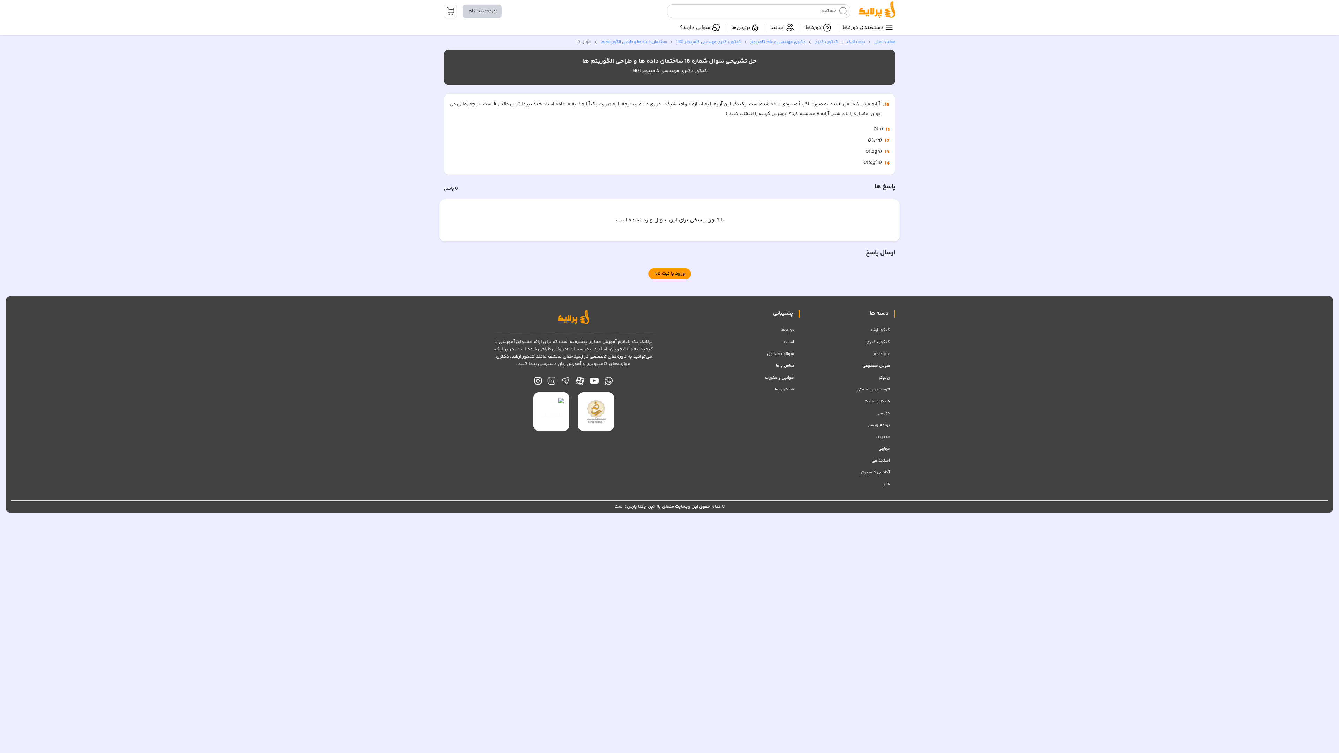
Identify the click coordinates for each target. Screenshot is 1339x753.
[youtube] (594, 382)
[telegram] (566, 382)
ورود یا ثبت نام (669, 273)
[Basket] (450, 11)
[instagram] (537, 382)
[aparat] (580, 382)
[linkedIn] (551, 382)
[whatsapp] (609, 382)
